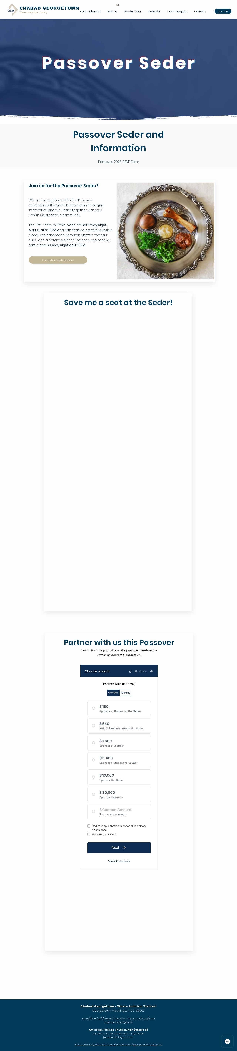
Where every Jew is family (33, 12)
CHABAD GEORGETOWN (49, 8)
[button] (112, 11)
